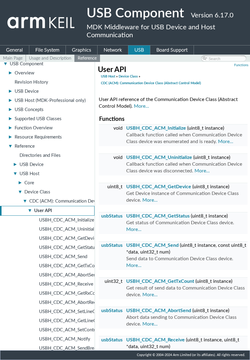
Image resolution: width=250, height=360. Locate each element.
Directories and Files (40, 155)
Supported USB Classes (38, 119)
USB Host (29, 173)
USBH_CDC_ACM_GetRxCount (70, 293)
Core (29, 183)
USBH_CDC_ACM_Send (63, 256)
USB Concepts (29, 109)
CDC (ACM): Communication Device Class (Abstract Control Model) (151, 83)
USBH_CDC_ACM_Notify (64, 339)
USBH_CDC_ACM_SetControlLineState (78, 330)
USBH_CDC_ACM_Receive (66, 284)
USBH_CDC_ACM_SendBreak (69, 348)
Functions (241, 65)
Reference (25, 146)
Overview (24, 73)
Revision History (31, 82)
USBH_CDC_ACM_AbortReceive (72, 302)
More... (141, 106)
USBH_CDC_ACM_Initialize (66, 220)
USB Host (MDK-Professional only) (50, 100)
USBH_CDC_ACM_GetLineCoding (73, 321)
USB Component (26, 64)
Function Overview (34, 128)
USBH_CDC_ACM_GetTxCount (70, 266)
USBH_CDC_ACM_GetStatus (68, 247)
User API (43, 210)
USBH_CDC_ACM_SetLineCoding (73, 311)
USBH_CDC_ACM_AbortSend (68, 275)
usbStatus (112, 216)
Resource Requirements (38, 137)
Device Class (37, 192)
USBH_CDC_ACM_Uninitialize (69, 229)
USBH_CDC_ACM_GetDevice (69, 238)
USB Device (27, 91)
